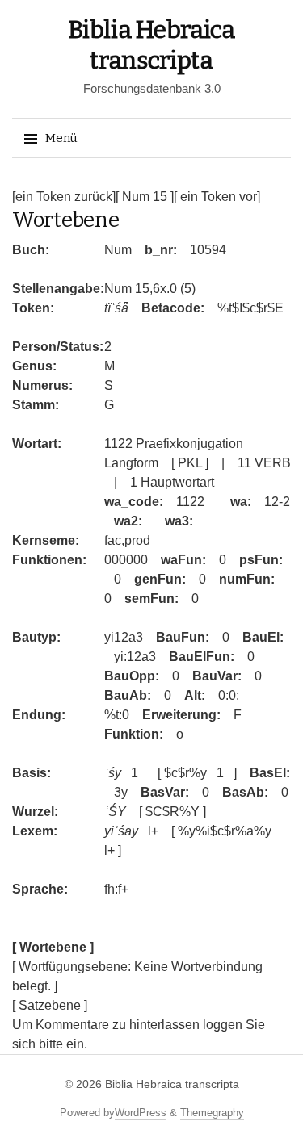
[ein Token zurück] (64, 196)
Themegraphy (212, 1113)
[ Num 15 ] (145, 196)
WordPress (140, 1113)
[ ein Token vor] (217, 196)
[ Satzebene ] (49, 1005)
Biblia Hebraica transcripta (172, 1084)
